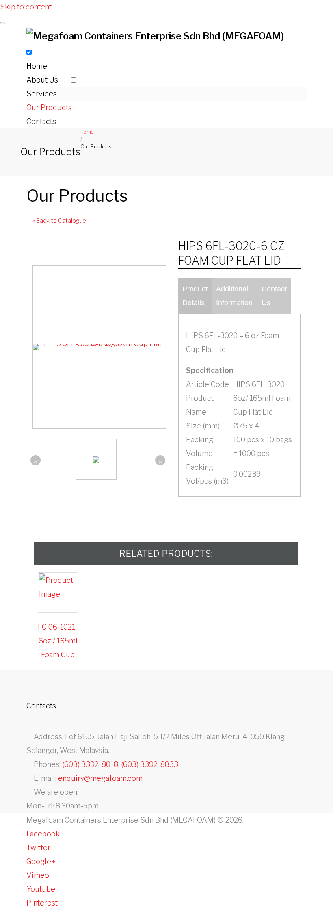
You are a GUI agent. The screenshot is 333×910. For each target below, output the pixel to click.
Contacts (41, 121)
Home (36, 66)
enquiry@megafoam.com (100, 778)
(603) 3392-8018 (90, 764)
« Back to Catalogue (59, 220)
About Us (42, 80)
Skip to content (26, 6)
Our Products (49, 107)
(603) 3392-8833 (149, 764)
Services (41, 93)
